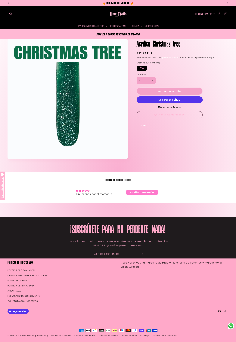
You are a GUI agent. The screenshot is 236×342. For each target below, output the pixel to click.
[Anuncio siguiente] (228, 3)
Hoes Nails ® (20, 335)
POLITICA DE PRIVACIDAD (21, 285)
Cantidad (142, 74)
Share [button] (142, 125)
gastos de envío (170, 57)
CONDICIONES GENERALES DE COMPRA (27, 275)
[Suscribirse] (141, 254)
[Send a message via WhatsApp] (231, 326)
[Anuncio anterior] (8, 3)
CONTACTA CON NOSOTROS (23, 301)
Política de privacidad (84, 335)
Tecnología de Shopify (37, 335)
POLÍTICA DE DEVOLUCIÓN (21, 270)
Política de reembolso (61, 335)
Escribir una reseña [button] (142, 192)
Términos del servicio (108, 335)
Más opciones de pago (169, 107)
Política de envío (129, 335)
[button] (11, 14)
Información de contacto (165, 335)
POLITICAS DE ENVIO (18, 280)
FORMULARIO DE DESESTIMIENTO (24, 296)
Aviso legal (145, 335)
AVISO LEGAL (14, 290)
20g (142, 68)
